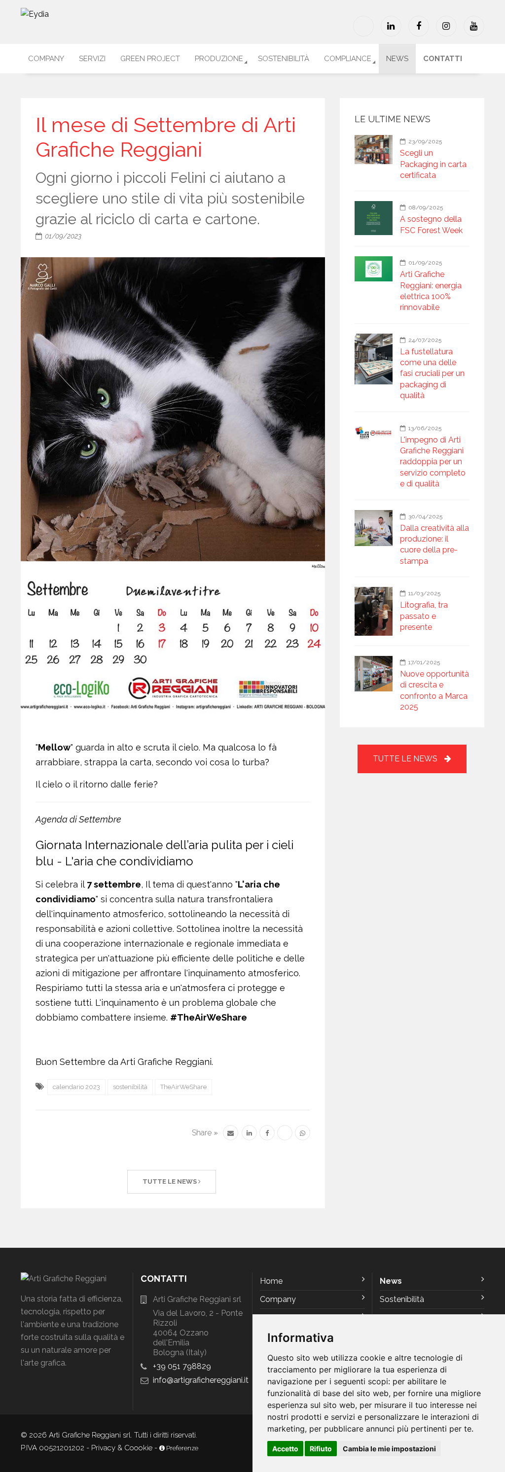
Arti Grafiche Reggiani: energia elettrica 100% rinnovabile (431, 291)
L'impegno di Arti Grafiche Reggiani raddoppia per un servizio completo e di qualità (433, 462)
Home (271, 1281)
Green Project (150, 58)
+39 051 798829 (182, 1366)
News (397, 58)
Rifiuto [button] (321, 1448)
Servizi (92, 58)
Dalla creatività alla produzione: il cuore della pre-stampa (434, 544)
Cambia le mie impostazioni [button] (389, 1448)
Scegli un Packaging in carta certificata (433, 164)
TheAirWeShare (183, 1087)
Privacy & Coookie (121, 1447)
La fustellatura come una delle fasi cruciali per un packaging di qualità (432, 374)
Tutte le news (170, 1181)
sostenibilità (130, 1087)
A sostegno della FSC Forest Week (431, 224)
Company (46, 58)
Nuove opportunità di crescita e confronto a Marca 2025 (434, 690)
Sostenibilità (283, 58)
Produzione (219, 58)
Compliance (347, 58)
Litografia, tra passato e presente (424, 616)
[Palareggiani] (363, 26)
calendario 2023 (76, 1087)
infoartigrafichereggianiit (201, 1380)
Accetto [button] (285, 1448)
